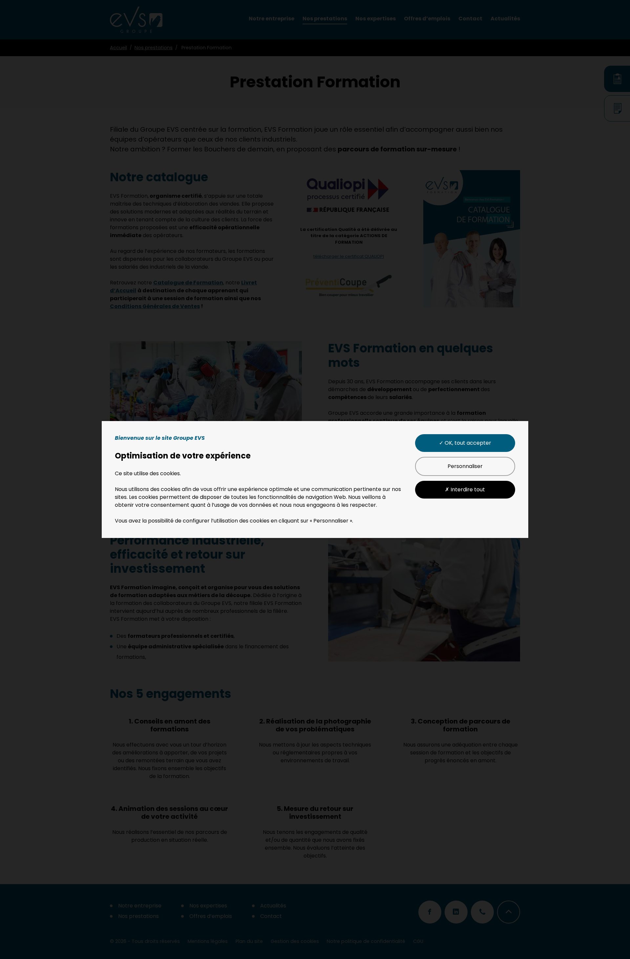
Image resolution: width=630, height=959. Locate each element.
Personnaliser (465, 466)
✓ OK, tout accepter (465, 443)
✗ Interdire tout (465, 489)
